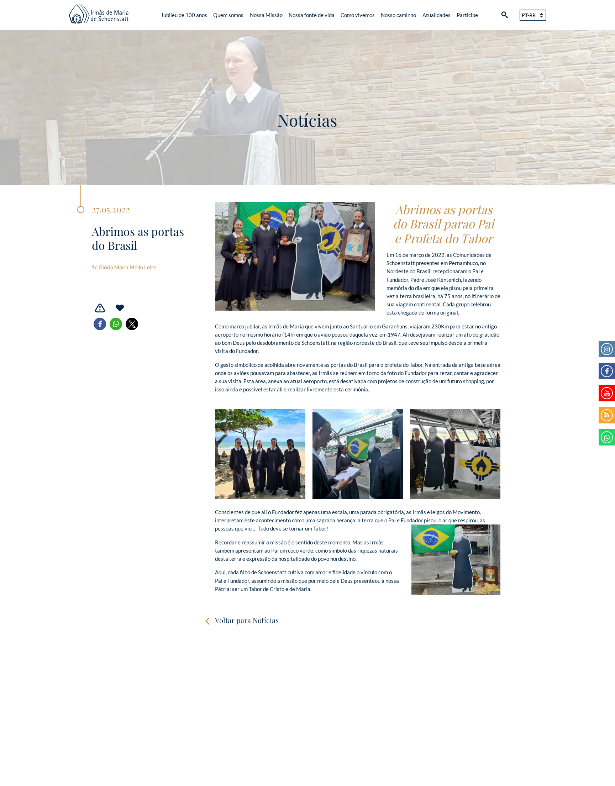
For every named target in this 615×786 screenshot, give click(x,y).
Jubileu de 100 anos (184, 15)
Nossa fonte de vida (312, 15)
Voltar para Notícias (247, 620)
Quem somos (228, 15)
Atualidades (436, 15)
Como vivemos (358, 15)
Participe (467, 15)
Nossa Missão (266, 15)
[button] (100, 324)
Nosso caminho (398, 15)
